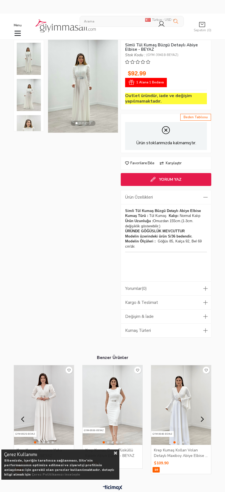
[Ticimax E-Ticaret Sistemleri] (112, 488)
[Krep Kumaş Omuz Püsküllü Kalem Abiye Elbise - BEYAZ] (112, 405)
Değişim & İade (139, 316)
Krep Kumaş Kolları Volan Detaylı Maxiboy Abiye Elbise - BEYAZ (180, 453)
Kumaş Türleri (138, 330)
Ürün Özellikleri (139, 197)
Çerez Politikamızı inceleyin (56, 474)
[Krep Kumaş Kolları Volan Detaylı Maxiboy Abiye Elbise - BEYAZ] (181, 405)
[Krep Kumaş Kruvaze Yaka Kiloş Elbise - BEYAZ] (44, 405)
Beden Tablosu (196, 117)
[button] (76, 123)
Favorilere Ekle (69, 370)
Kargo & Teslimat (141, 302)
